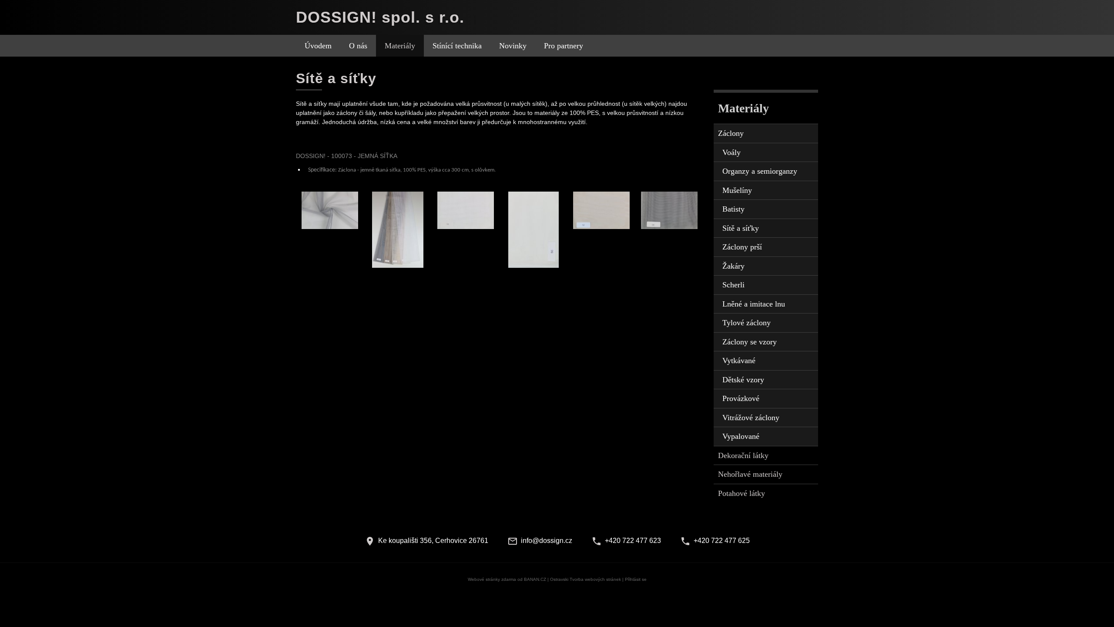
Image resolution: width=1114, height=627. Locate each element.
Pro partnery (563, 45)
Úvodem (318, 45)
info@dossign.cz (546, 540)
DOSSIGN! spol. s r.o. (380, 17)
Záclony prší (742, 247)
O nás (358, 45)
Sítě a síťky (740, 228)
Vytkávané (738, 360)
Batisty (733, 209)
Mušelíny (737, 190)
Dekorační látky (743, 455)
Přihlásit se (636, 579)
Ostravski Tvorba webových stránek (585, 579)
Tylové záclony (746, 322)
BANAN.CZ (535, 579)
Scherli (733, 284)
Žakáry (733, 266)
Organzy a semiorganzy (759, 171)
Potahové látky (741, 493)
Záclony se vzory (749, 341)
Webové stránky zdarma (492, 579)
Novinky (513, 45)
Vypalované (740, 436)
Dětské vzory (743, 379)
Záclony (731, 133)
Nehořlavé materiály (750, 474)
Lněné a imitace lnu (753, 304)
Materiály (400, 45)
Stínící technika (457, 45)
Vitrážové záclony (750, 417)
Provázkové (740, 398)
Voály (731, 152)
